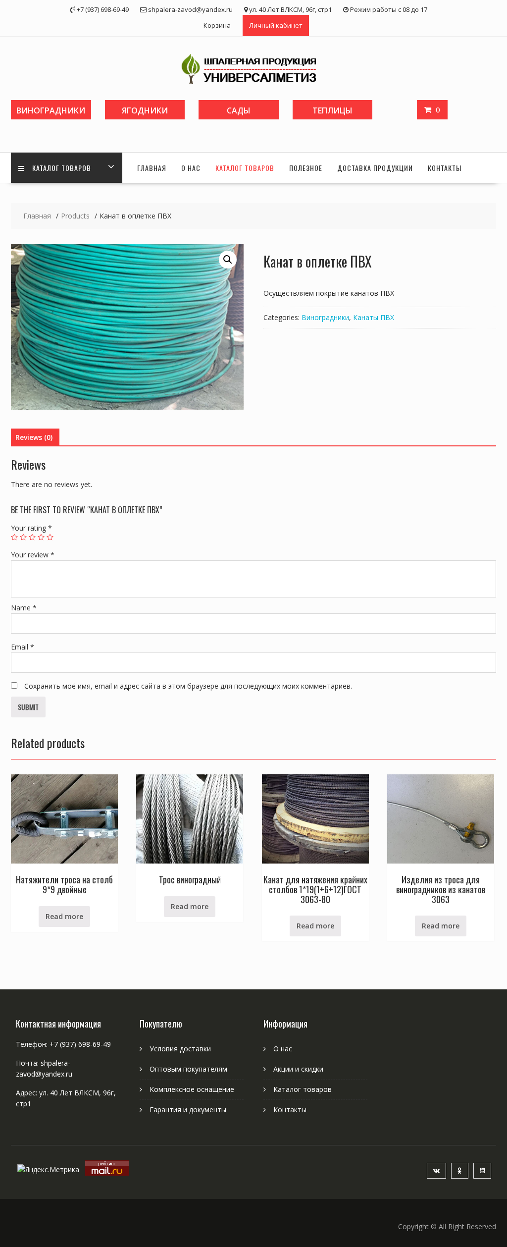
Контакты (444, 168)
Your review (32, 554)
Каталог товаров (61, 168)
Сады (239, 110)
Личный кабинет (276, 25)
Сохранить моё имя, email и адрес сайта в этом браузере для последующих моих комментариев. (188, 686)
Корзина (217, 25)
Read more (64, 916)
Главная (151, 168)
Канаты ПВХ (373, 317)
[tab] (33, 437)
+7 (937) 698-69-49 (80, 1044)
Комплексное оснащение (192, 1089)
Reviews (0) (33, 437)
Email (22, 646)
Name (24, 607)
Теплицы (332, 110)
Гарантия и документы (188, 1109)
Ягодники (145, 110)
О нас (191, 168)
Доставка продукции (375, 168)
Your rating (31, 528)
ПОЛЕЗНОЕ (305, 168)
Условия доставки (180, 1048)
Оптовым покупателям (188, 1069)
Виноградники (50, 110)
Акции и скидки (298, 1069)
